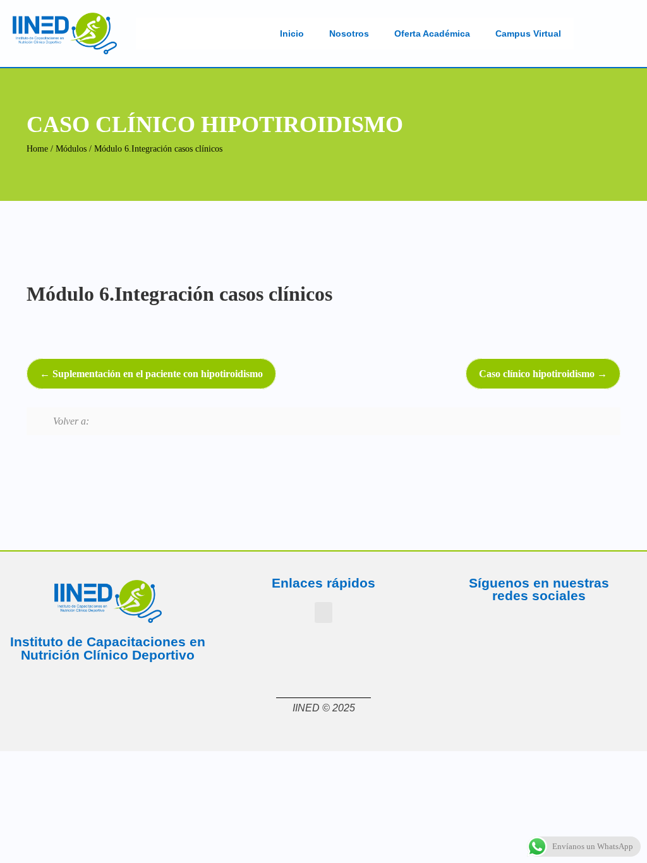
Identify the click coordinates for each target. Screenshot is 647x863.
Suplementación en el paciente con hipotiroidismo (156, 373)
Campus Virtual (528, 33)
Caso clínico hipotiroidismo (538, 373)
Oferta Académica (432, 33)
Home (37, 149)
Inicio (292, 33)
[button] (323, 612)
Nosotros (349, 33)
